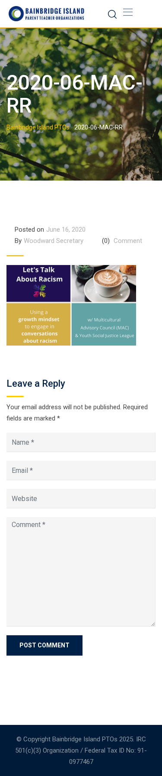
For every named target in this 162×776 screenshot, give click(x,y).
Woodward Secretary (53, 241)
